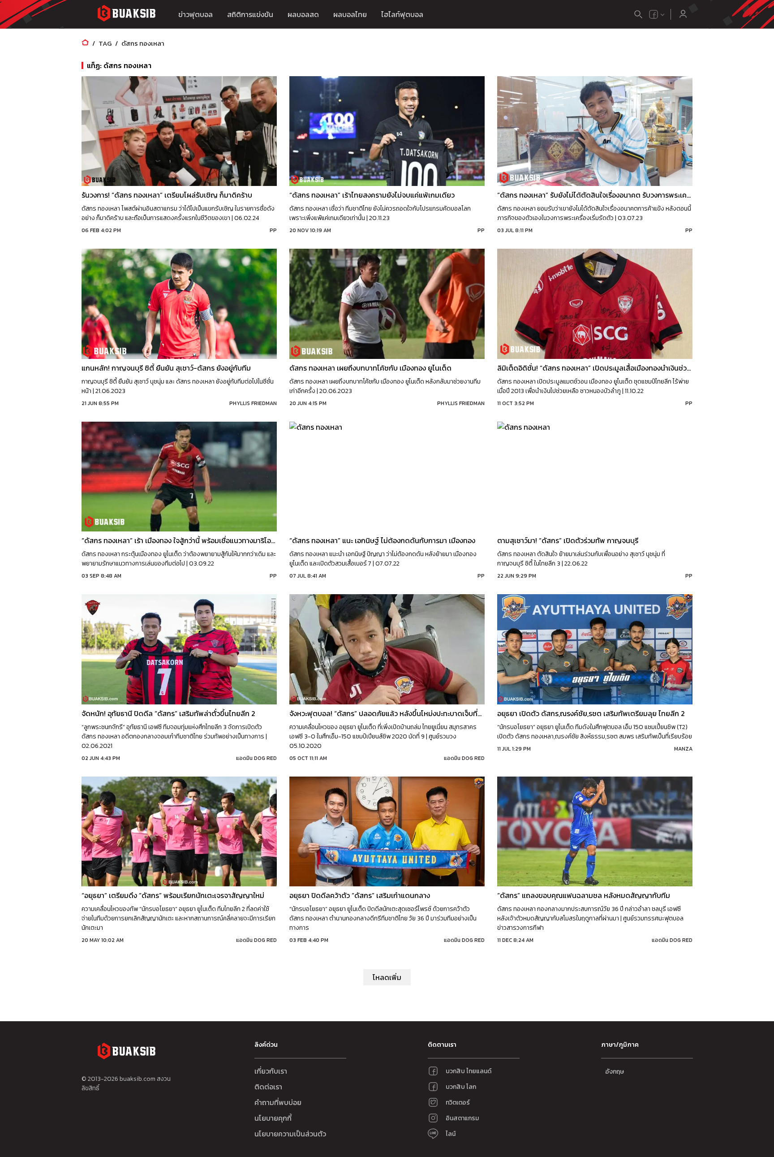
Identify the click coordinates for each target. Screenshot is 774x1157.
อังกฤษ (614, 1071)
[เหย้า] (85, 43)
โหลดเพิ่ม (387, 977)
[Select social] (657, 14)
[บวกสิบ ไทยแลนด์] (653, 14)
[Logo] (126, 14)
